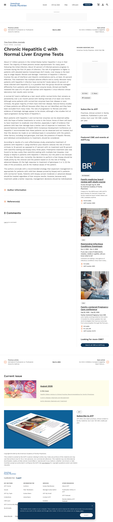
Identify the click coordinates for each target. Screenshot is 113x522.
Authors (26, 486)
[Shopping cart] (98, 5)
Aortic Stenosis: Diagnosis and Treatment (53, 401)
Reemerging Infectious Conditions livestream (92, 245)
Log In (6, 222)
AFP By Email (47, 493)
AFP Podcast (66, 495)
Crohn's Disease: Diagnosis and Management (54, 398)
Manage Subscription (49, 490)
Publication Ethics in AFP (68, 491)
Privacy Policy (79, 511)
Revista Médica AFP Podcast (68, 500)
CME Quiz (75, 4)
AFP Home (7, 486)
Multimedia (7, 508)
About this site (8, 516)
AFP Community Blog (11, 504)
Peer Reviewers (28, 490)
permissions (46, 463)
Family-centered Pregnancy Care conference (94, 308)
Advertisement (95, 61)
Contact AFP (47, 497)
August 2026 (46, 386)
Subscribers (27, 493)
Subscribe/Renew (48, 486)
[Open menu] (5, 5)
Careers (45, 501)
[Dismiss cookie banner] (92, 506)
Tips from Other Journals (14, 42)
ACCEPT (86, 515)
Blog (66, 4)
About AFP (65, 486)
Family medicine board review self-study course (93, 180)
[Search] (107, 5)
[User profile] (103, 5)
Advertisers (27, 497)
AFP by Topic (56, 4)
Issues (45, 4)
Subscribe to (85, 416)
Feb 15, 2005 (56, 30)
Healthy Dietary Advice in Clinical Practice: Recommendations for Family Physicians (67, 394)
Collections (7, 497)
